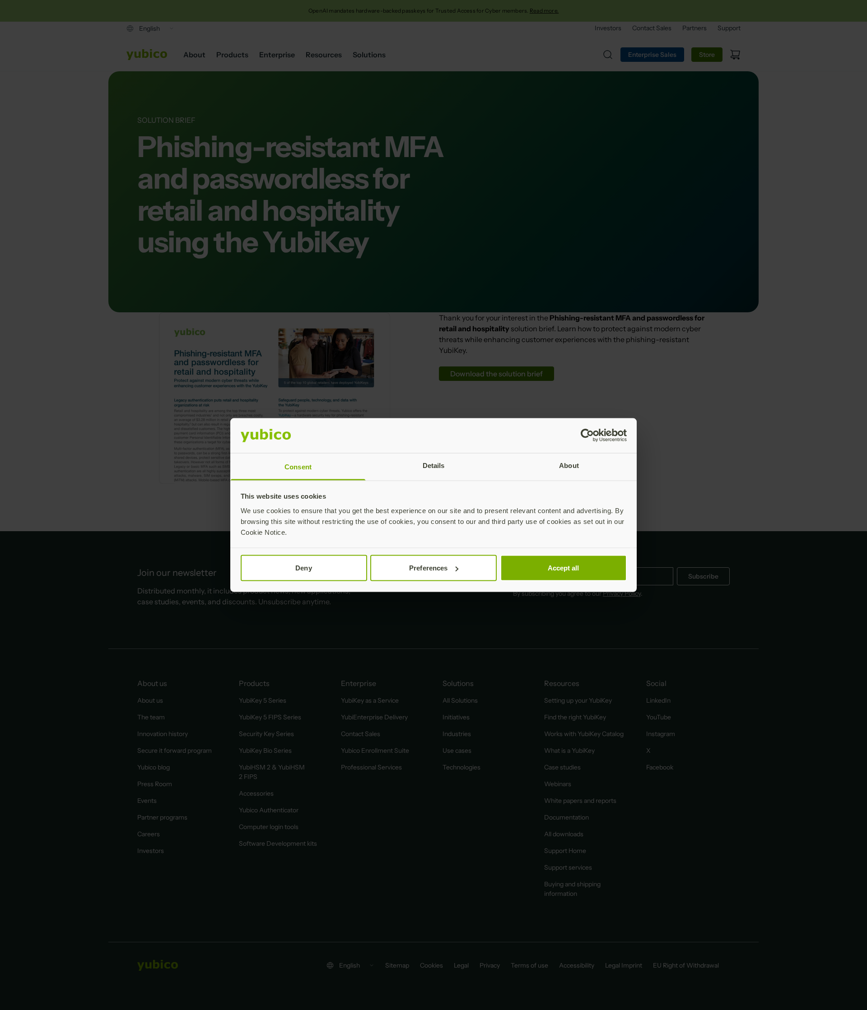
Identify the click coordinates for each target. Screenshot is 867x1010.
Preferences (428, 568)
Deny (303, 568)
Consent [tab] (298, 466)
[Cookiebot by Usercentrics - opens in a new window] (587, 435)
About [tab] (569, 465)
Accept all (563, 568)
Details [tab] (434, 465)
